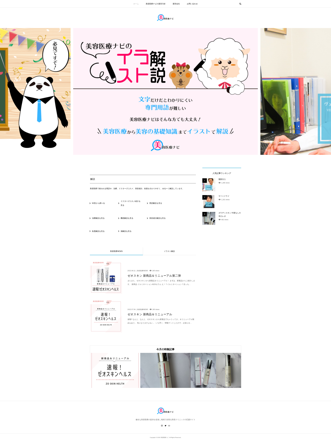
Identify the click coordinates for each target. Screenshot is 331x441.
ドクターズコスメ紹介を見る (131, 203)
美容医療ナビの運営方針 (156, 4)
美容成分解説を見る (157, 218)
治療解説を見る (98, 218)
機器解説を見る (127, 218)
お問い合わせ (192, 4)
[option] (165, 91)
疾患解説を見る (98, 231)
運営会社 (176, 4)
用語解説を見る (155, 203)
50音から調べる (98, 203)
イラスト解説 (169, 251)
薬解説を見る (126, 231)
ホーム (136, 4)
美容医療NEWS (116, 251)
